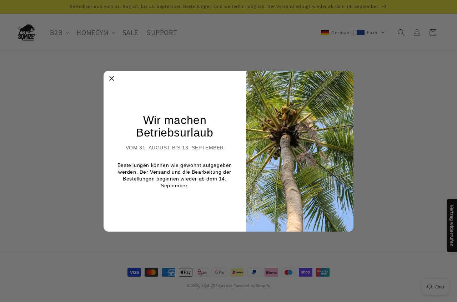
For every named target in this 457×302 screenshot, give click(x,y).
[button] (112, 79)
